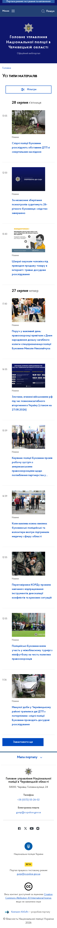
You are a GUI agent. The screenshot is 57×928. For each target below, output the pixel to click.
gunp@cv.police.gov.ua (28, 812)
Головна (6, 68)
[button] (28, 757)
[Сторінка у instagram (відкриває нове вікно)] (38, 828)
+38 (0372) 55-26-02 (28, 800)
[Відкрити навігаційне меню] (13, 11)
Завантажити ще (23, 742)
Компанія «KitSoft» (20, 912)
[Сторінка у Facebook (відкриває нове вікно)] (19, 828)
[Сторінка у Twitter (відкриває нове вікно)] (25, 828)
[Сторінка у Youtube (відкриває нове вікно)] (32, 828)
